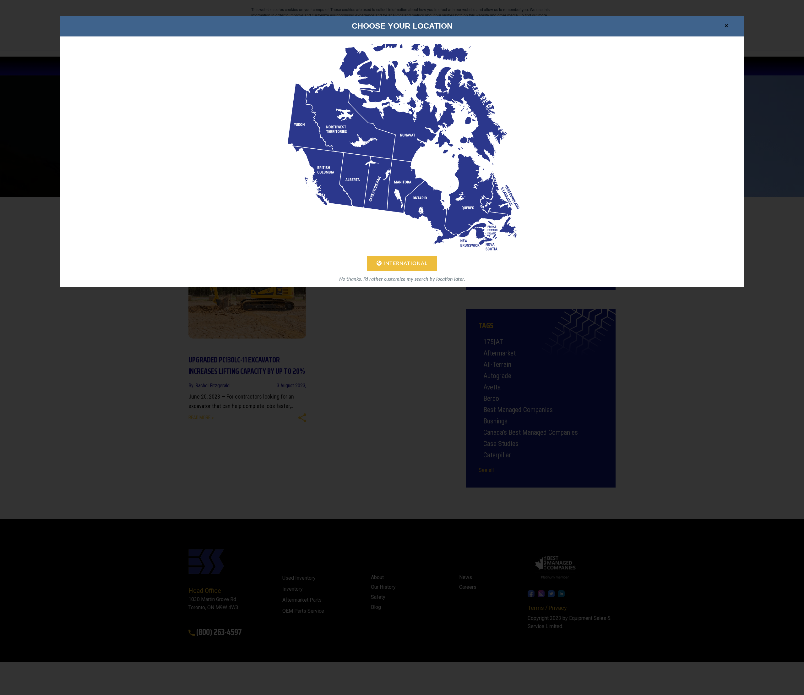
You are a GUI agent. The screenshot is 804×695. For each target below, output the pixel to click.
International (404, 263)
